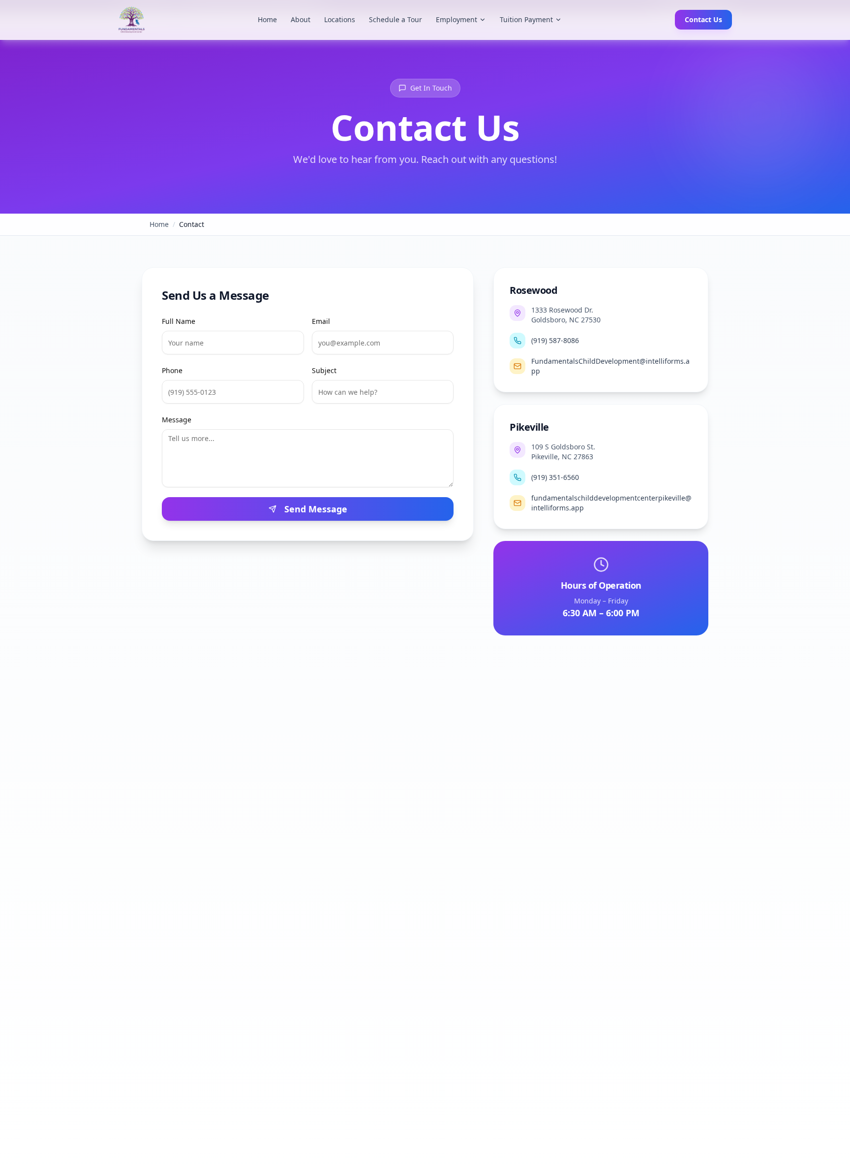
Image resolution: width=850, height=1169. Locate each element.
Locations (339, 19)
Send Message (315, 509)
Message (176, 419)
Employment (456, 19)
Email (321, 321)
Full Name (178, 321)
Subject (324, 370)
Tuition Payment (526, 19)
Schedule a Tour (395, 19)
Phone (172, 370)
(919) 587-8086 (555, 340)
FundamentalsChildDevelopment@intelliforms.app (610, 366)
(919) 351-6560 (555, 477)
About (300, 19)
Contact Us (703, 19)
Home (267, 19)
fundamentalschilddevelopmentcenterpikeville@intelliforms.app (611, 502)
